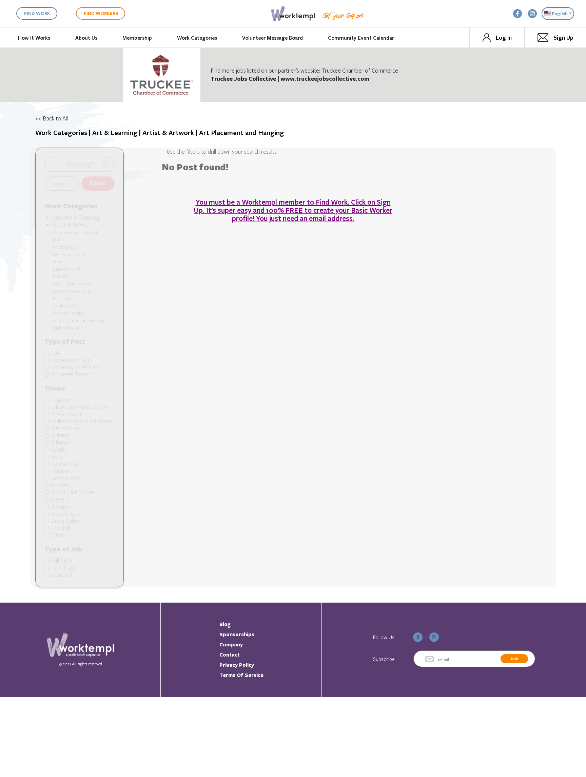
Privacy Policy (236, 664)
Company (231, 644)
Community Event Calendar (361, 37)
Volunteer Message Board (272, 37)
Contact (229, 654)
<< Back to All (51, 118)
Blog (225, 624)
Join (514, 659)
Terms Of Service (241, 675)
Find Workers (101, 13)
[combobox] (558, 13)
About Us (86, 37)
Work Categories (197, 37)
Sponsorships (236, 634)
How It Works (34, 37)
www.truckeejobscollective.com (324, 78)
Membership (137, 37)
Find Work (37, 13)
